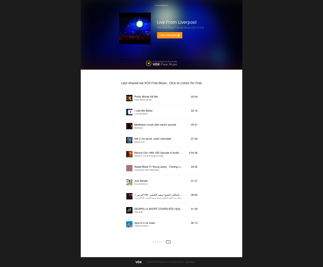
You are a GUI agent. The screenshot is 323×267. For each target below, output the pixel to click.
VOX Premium (190, 262)
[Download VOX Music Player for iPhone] (135, 28)
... (164, 241)
